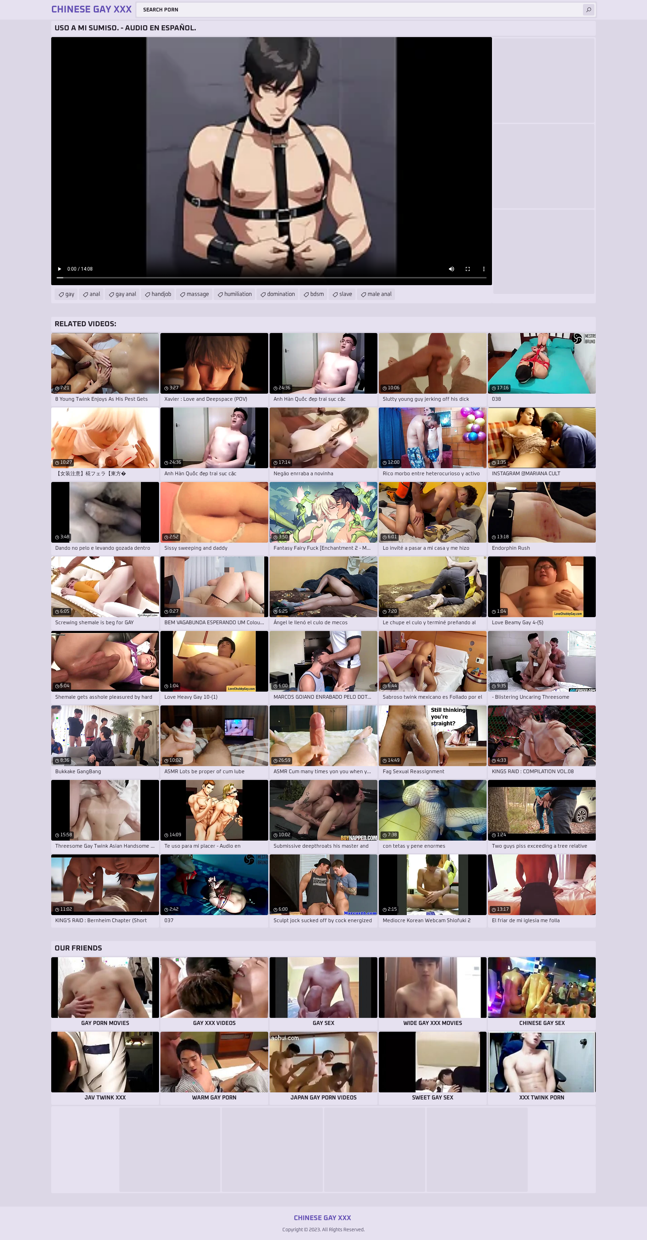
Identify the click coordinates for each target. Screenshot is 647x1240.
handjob (161, 294)
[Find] (588, 10)
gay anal (126, 294)
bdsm (317, 294)
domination (281, 294)
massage (198, 294)
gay (69, 294)
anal (95, 294)
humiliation (238, 294)
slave (345, 294)
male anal (380, 294)
